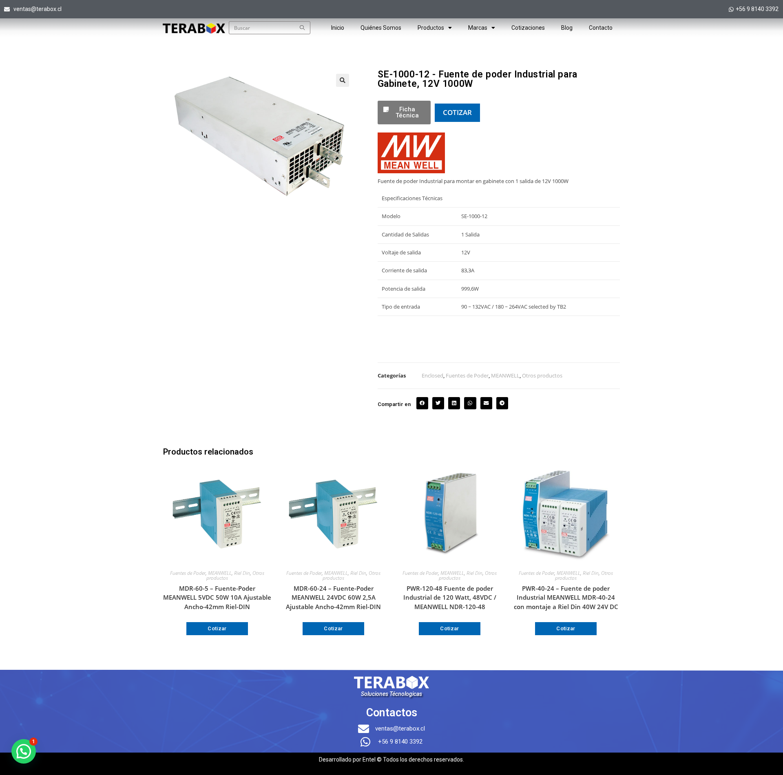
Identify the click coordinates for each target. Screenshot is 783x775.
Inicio (337, 27)
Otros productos (542, 375)
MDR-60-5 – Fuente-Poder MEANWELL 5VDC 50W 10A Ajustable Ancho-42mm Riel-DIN (217, 597)
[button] (342, 80)
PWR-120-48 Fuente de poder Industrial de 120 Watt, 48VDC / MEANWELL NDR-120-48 (449, 597)
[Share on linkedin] (454, 403)
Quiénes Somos (381, 27)
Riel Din (242, 573)
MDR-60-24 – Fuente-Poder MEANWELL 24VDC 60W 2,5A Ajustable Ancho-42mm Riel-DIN (333, 597)
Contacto (601, 27)
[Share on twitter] (438, 403)
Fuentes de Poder (467, 375)
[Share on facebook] (422, 403)
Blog (567, 27)
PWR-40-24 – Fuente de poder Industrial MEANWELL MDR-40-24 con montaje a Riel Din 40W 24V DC (566, 597)
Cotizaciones (528, 27)
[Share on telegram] (502, 403)
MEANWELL (505, 375)
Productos (431, 27)
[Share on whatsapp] (470, 403)
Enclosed (432, 375)
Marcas (477, 27)
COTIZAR (457, 112)
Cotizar (217, 628)
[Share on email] (486, 403)
